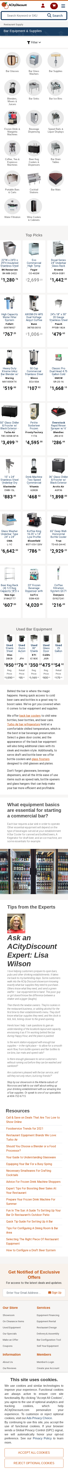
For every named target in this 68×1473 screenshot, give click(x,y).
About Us (8, 1362)
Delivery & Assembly (48, 1333)
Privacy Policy (42, 1438)
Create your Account (48, 1368)
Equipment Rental (46, 1321)
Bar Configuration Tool (49, 1339)
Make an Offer (10, 1339)
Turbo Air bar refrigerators (23, 724)
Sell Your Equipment (48, 1345)
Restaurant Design (47, 1327)
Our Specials (10, 1333)
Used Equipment (12, 1327)
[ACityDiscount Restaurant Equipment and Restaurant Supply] (14, 5)
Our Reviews (9, 1368)
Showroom (9, 1315)
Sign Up (56, 1292)
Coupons (8, 1345)
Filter (34, 42)
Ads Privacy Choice (39, 1418)
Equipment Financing (48, 1315)
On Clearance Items (13, 1321)
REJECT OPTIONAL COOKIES (34, 1463)
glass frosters (41, 759)
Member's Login (45, 1362)
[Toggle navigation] (63, 6)
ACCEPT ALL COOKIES (34, 1452)
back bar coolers (30, 715)
